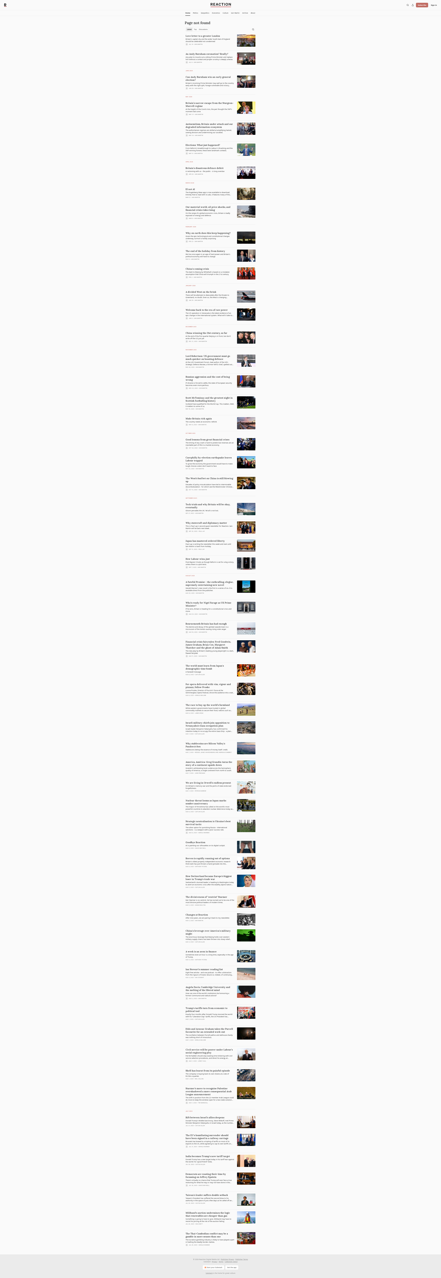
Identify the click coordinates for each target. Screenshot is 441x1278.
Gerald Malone (200, 695)
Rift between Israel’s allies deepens (205, 1117)
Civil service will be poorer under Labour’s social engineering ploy (209, 1051)
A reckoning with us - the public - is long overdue (205, 171)
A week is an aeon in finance (201, 951)
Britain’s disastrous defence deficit (204, 168)
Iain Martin (198, 44)
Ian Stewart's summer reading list (204, 969)
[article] (220, 42)
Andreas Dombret (225, 752)
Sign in (434, 5)
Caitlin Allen (200, 674)
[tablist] (197, 29)
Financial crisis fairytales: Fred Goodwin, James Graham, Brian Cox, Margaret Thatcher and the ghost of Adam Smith (208, 644)
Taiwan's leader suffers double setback (207, 1195)
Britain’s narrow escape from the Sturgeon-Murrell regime (209, 104)
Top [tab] (195, 29)
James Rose (199, 713)
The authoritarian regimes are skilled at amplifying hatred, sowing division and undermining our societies (209, 131)
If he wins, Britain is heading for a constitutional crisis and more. (208, 610)
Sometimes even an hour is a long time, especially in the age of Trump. (209, 956)
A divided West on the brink (201, 292)
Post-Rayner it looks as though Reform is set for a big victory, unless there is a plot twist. (210, 563)
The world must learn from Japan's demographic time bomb (205, 667)
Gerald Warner (203, 832)
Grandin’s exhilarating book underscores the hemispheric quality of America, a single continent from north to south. (209, 769)
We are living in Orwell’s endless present (208, 782)
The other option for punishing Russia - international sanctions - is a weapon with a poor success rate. (206, 828)
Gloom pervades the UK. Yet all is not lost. (202, 510)
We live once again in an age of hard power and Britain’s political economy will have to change (208, 255)
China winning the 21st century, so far (206, 333)
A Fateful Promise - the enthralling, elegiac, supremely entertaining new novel (209, 583)
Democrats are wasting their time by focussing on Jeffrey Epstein (206, 1175)
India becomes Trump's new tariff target (208, 1156)
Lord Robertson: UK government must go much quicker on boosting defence (208, 357)
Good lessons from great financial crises (207, 439)
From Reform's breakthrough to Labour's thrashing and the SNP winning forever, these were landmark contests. (209, 149)
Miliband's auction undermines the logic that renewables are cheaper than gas (208, 1214)
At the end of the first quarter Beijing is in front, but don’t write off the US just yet (208, 337)
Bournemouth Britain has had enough (206, 623)
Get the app (231, 1267)
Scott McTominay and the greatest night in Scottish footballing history (209, 399)
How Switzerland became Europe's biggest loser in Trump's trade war (209, 878)
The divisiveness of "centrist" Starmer (206, 897)
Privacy (214, 1262)
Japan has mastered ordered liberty (205, 541)
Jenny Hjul (202, 1061)
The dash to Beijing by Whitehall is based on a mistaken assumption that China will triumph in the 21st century (208, 273)
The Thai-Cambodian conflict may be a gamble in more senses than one (207, 1235)
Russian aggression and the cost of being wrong (208, 378)
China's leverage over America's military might (208, 932)
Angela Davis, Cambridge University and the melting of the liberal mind (208, 988)
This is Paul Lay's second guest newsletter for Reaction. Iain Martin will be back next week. (209, 527)
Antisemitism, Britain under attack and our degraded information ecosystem (209, 125)
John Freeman (200, 773)
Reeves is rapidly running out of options (208, 858)
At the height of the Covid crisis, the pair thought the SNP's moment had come (209, 110)
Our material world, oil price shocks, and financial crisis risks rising (208, 208)
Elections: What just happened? (203, 145)
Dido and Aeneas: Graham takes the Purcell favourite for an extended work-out (209, 1030)
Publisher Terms (241, 1259)
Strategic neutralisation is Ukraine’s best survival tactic (208, 823)
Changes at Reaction (197, 914)
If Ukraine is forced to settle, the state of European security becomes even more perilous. (209, 384)
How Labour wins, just (198, 559)
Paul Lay (202, 531)
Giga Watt (199, 1224)
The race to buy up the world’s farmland (208, 705)
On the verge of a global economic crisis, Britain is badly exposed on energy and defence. (208, 214)
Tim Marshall (203, 1103)
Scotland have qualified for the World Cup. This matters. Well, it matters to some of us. (210, 405)
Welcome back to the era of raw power (207, 310)
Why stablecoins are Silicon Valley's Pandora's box (205, 745)
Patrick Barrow (200, 791)
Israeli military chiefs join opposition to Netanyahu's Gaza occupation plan (207, 724)
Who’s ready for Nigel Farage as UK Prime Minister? (208, 604)
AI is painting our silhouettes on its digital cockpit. (205, 845)
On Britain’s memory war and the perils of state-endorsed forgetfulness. (208, 787)
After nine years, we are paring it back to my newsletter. (208, 918)
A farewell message (193, 672)
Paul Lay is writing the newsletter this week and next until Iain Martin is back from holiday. (208, 545)
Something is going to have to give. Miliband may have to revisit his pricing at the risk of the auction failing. (208, 1220)
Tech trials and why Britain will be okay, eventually (208, 506)
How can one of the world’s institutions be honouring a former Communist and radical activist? (207, 994)
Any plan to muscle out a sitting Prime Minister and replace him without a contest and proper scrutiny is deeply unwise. (209, 58)
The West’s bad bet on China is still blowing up (209, 480)
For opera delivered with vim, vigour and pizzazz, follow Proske (208, 686)
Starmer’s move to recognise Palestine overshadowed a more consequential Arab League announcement (209, 1091)
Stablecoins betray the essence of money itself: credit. (207, 749)
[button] (187, 13)
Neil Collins (199, 1079)
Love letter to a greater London (203, 36)
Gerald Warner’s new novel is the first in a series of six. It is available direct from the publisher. (209, 589)
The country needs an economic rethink (201, 422)
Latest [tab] (189, 29)
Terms (221, 1262)
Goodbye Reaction (195, 842)
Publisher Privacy (227, 1259)
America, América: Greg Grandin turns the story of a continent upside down (209, 763)
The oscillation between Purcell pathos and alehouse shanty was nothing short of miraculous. (209, 1036)
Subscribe (422, 5)
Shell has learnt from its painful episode (208, 1070)
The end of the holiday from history (205, 251)
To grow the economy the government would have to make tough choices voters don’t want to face (209, 465)
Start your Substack (214, 1267)
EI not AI (190, 189)
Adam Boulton (200, 905)
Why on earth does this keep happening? (208, 233)
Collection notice (231, 1262)
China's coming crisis (197, 268)
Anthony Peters (201, 866)
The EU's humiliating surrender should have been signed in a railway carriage (207, 1137)
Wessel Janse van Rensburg (205, 752)
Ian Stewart (199, 977)
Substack (209, 1273)
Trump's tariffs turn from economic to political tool (206, 1009)
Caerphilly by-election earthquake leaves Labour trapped (209, 459)
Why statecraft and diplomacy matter (206, 523)
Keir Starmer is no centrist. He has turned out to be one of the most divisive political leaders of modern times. (210, 901)
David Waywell (200, 848)
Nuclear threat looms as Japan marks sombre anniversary (206, 802)
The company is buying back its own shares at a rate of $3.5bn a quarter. (207, 1075)
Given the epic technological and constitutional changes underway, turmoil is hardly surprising (208, 237)
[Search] (407, 5)
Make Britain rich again (199, 418)
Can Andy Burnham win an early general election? (208, 78)
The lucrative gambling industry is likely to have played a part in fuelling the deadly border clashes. (210, 1241)
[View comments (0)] (203, 47)
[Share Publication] (412, 5)
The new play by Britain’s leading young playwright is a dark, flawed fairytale (210, 652)
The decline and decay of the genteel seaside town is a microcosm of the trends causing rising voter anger (207, 628)
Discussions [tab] (203, 29)
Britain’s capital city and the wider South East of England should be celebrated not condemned (208, 40)
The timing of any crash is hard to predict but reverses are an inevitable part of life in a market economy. (210, 444)
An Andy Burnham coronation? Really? (207, 54)
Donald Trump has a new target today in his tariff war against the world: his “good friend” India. (210, 1160)
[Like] (187, 698)
